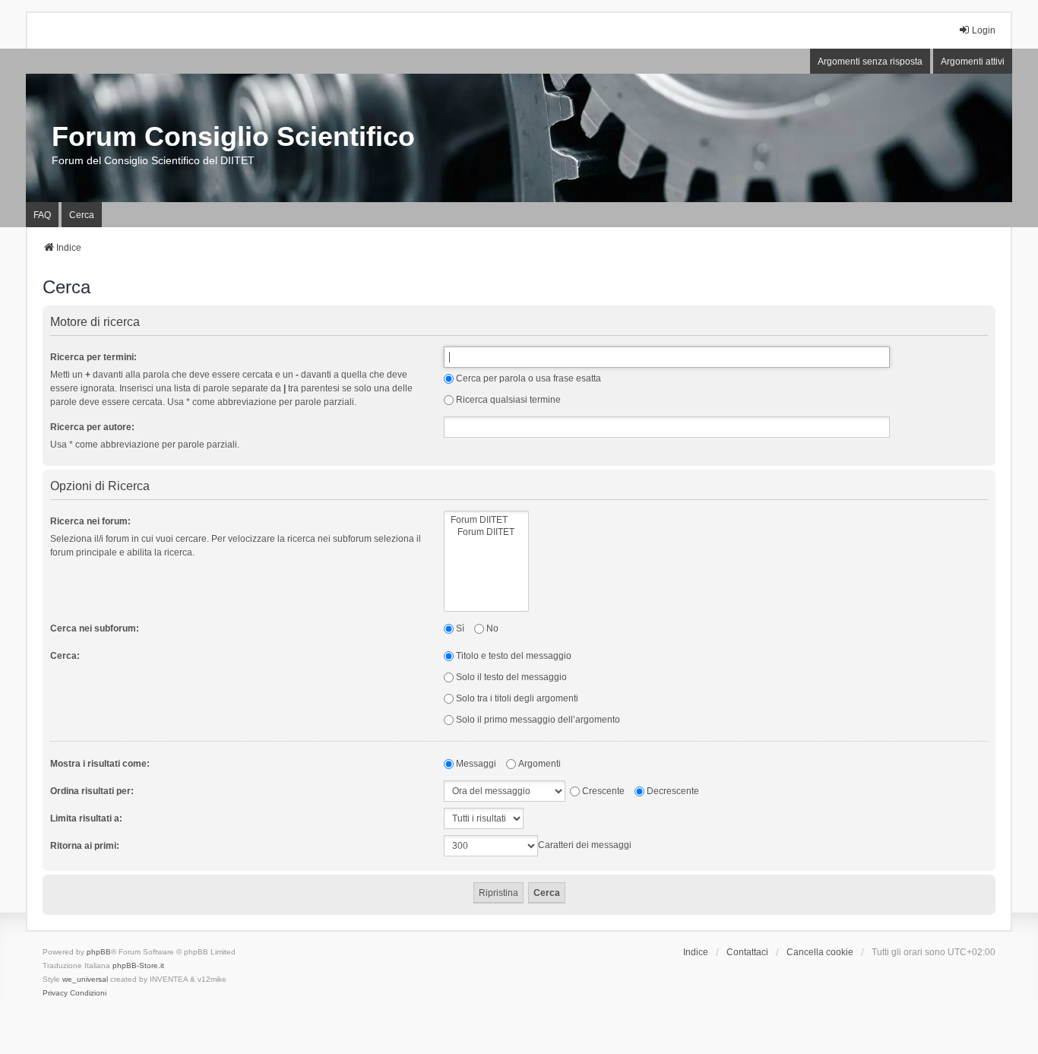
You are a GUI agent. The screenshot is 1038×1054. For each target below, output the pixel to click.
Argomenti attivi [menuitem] (973, 61)
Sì (460, 628)
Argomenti (539, 763)
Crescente (603, 791)
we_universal (85, 979)
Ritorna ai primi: (84, 845)
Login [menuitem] (983, 30)
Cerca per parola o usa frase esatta (528, 378)
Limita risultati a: (86, 818)
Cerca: (65, 655)
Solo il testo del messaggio (511, 677)
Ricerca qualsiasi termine (508, 399)
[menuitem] (55, 993)
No (492, 628)
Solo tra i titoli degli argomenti (517, 698)
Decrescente (673, 791)
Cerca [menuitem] (81, 215)
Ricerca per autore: (92, 427)
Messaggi (476, 763)
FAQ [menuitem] (42, 215)
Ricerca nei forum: (90, 521)
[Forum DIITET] (486, 520)
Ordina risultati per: (92, 791)
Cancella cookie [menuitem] (819, 952)
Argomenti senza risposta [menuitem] (870, 61)
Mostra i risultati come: (100, 763)
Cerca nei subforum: (94, 628)
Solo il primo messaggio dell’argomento (538, 719)
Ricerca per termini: (93, 357)
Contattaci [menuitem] (747, 952)
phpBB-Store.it (138, 965)
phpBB (99, 952)
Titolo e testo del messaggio (513, 655)
